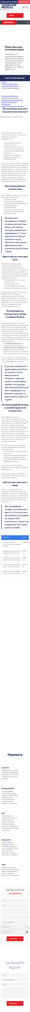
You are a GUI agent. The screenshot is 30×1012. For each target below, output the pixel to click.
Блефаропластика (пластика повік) (12, 100)
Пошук (11, 15)
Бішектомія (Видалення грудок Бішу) (12, 106)
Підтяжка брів (5, 104)
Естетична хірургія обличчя (9, 96)
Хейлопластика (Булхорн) (9, 102)
